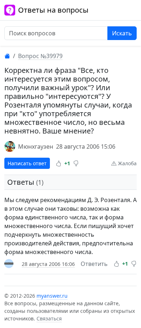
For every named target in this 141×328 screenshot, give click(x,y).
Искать (122, 33)
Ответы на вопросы (53, 10)
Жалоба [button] (126, 163)
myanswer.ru (52, 295)
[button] (58, 163)
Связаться (49, 318)
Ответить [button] (94, 264)
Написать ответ (27, 163)
